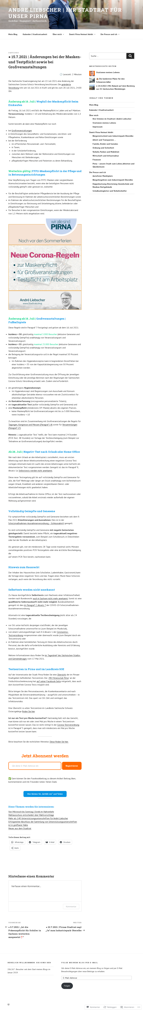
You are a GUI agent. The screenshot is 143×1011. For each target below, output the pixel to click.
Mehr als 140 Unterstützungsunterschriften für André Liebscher (38, 818)
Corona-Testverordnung (68, 724)
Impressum (98, 126)
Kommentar (71, 906)
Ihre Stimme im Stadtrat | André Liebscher (112, 119)
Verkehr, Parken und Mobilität (106, 152)
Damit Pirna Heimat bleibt (81, 34)
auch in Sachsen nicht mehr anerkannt (50, 598)
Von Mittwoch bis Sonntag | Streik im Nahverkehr (31, 811)
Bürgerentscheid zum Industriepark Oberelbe (113, 136)
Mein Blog (12, 34)
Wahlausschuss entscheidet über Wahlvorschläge (31, 815)
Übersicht (61, 674)
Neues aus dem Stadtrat (19, 828)
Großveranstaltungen (22, 130)
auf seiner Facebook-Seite (49, 681)
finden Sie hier (28, 711)
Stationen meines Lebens (108, 72)
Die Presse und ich (109, 34)
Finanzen (97, 159)
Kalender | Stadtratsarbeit (35, 34)
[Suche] (130, 56)
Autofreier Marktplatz (103, 176)
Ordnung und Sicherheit (103, 148)
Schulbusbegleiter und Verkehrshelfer (110, 191)
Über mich (57, 34)
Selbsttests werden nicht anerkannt (35, 470)
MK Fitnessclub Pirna (59, 678)
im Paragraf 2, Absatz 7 (35, 605)
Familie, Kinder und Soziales (105, 144)
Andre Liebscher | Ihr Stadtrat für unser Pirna (65, 12)
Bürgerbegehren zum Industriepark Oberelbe (113, 180)
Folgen (67, 986)
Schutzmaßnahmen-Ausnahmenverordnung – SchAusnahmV (36, 523)
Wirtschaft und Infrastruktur (106, 155)
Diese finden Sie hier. (59, 741)
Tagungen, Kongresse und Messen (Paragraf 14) (30, 424)
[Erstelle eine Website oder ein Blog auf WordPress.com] (8, 1004)
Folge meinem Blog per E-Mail (79, 963)
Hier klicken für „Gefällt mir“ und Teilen (45, 794)
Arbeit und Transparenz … (104, 140)
